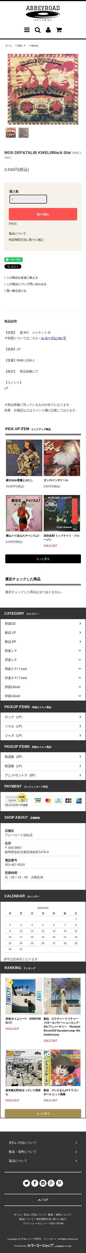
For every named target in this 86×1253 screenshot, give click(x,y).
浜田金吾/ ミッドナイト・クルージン (61, 537)
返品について (17, 233)
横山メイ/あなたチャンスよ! (22, 535)
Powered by (20, 1246)
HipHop (34, 45)
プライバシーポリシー (35, 1223)
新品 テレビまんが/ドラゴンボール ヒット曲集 (61, 1092)
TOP (44, 1200)
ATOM (59, 1223)
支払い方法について (35, 1214)
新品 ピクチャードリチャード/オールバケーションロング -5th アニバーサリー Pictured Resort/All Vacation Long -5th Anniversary (62, 1026)
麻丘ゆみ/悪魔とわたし (19, 480)
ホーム (9, 45)
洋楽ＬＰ (21, 45)
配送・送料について (59, 1214)
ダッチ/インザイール (56, 480)
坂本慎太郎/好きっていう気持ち (23, 1092)
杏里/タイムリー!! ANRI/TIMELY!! (23, 1020)
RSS (52, 1223)
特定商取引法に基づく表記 (26, 239)
